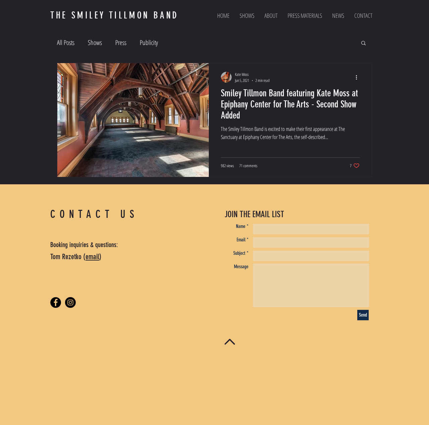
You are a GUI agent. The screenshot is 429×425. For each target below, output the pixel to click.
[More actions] (359, 77)
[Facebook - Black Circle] (55, 302)
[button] (363, 43)
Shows (95, 42)
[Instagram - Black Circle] (70, 302)
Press (120, 42)
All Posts (65, 42)
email (92, 256)
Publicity (149, 42)
